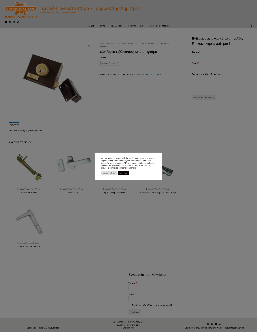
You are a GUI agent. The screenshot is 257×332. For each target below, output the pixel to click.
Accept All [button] (123, 173)
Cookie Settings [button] (109, 173)
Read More (131, 168)
